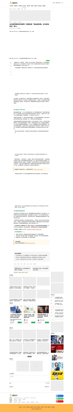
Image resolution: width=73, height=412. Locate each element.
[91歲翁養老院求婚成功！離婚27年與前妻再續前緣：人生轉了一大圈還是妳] (15, 347)
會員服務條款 (32, 402)
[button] (63, 3)
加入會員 (15, 402)
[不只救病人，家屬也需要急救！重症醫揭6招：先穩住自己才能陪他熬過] (43, 334)
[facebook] (56, 3)
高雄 (31, 263)
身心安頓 (19, 22)
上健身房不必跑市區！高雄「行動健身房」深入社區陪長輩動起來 (15, 287)
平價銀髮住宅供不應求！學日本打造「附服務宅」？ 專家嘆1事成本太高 (29, 287)
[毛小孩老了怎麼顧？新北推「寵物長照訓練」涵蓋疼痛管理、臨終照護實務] (52, 310)
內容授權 (23, 399)
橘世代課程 (15, 400)
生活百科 (24, 5)
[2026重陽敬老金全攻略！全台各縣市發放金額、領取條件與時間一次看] (52, 298)
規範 (10, 383)
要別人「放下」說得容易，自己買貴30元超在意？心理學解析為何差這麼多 (15, 340)
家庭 (28, 263)
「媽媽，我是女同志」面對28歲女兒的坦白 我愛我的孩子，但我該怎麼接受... (29, 234)
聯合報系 (42, 407)
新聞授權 (28, 407)
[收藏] (10, 72)
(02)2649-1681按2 (26, 397)
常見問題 (27, 402)
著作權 (35, 407)
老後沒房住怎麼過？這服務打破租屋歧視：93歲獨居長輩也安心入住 (59, 316)
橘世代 (10, 22)
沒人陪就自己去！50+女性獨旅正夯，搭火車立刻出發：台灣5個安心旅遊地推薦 (59, 301)
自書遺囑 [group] (18, 8)
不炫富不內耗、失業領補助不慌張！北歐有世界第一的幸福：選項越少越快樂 (29, 340)
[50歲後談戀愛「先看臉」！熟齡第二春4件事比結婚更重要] (52, 304)
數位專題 (39, 5)
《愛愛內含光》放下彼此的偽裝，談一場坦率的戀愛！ (25, 237)
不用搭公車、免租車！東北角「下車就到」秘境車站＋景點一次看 (59, 313)
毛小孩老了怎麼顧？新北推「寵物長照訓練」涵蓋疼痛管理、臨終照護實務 (59, 310)
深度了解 (19, 322)
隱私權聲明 (38, 407)
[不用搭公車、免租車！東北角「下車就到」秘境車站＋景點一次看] (52, 313)
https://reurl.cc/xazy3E (38, 169)
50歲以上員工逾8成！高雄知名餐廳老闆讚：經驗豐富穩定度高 (29, 300)
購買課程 (54, 2)
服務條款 (32, 407)
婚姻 (24, 263)
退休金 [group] (15, 8)
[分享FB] (10, 63)
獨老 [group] (25, 8)
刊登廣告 (20, 407)
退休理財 (11, 5)
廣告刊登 (20, 399)
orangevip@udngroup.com (18, 397)
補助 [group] (22, 8)
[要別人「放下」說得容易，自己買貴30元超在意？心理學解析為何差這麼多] (15, 334)
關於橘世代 (15, 399)
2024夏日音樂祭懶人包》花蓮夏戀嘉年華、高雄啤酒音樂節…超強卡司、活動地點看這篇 (15, 300)
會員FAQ (20, 400)
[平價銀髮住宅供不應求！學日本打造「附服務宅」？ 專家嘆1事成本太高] (29, 281)
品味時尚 (28, 5)
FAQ (23, 407)
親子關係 (34, 263)
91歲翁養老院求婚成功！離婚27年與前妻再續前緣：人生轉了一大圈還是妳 (15, 353)
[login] (61, 3)
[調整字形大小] (10, 75)
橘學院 (35, 5)
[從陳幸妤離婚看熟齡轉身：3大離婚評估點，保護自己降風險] (43, 347)
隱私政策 (37, 402)
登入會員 (19, 402)
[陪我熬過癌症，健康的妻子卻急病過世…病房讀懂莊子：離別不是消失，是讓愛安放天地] (29, 347)
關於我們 (49, 407)
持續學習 (15, 5)
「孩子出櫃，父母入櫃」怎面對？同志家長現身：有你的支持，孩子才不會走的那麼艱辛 (31, 235)
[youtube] (59, 3)
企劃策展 (43, 5)
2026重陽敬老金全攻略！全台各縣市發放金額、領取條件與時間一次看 (59, 298)
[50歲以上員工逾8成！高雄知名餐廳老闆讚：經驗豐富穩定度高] (29, 294)
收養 (21, 263)
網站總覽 (53, 407)
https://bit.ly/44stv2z (31, 243)
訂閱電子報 (23, 402)
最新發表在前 (47, 386)
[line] (58, 3)
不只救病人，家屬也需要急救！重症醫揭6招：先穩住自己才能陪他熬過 (43, 340)
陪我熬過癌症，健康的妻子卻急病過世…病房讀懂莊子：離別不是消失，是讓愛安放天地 (29, 353)
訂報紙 (46, 407)
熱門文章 (52, 294)
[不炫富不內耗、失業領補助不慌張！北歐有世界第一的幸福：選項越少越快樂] (29, 334)
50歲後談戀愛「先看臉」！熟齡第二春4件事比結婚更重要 (59, 304)
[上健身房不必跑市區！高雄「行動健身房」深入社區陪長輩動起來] (15, 281)
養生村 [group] (11, 8)
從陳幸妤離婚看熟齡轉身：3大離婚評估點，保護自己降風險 (43, 353)
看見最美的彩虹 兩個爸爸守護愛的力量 (34, 229)
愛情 (18, 263)
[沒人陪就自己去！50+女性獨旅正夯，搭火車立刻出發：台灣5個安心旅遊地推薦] (52, 301)
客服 (25, 407)
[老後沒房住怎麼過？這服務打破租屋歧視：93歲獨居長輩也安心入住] (52, 316)
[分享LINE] (10, 66)
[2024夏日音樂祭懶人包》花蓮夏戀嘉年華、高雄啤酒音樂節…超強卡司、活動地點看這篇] (15, 294)
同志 (15, 263)
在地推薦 (20, 5)
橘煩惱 (32, 5)
